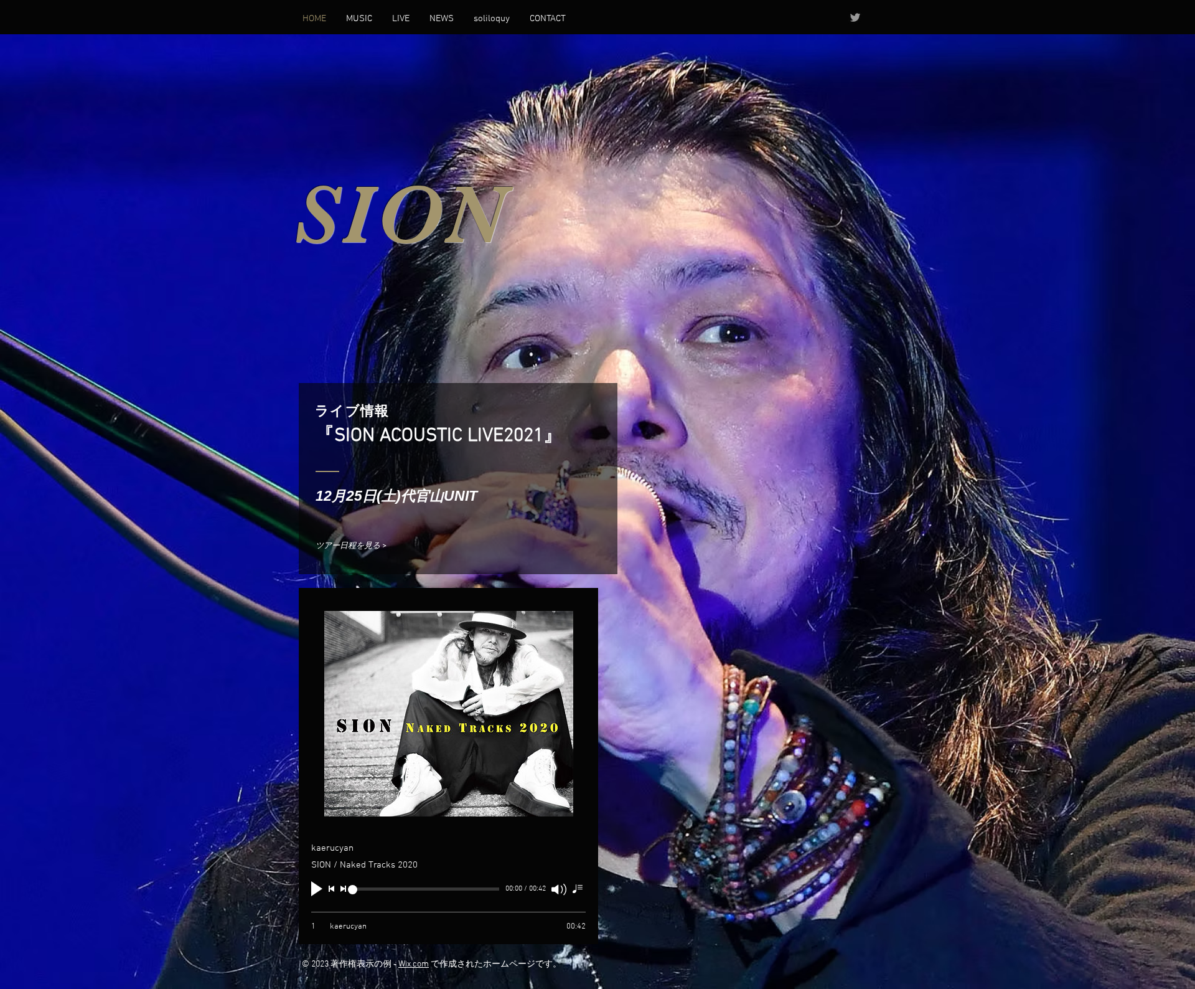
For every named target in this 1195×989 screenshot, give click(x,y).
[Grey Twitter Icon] (855, 17)
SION (400, 215)
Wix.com (413, 964)
